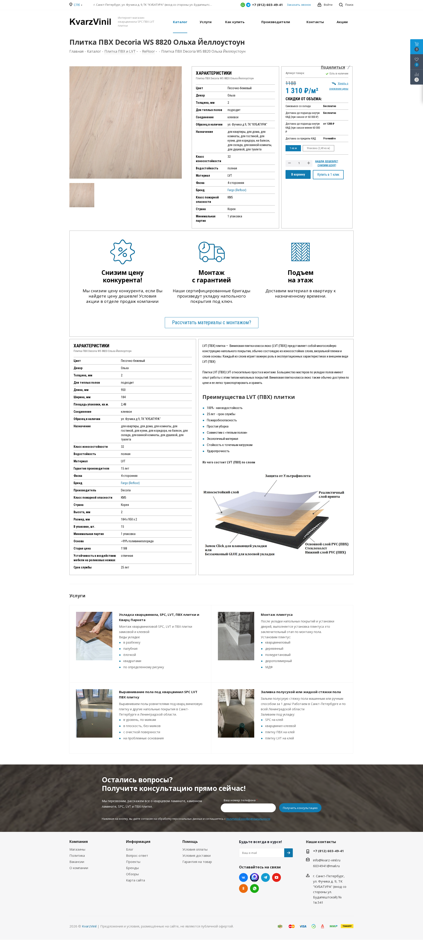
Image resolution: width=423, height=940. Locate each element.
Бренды (132, 868)
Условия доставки (196, 855)
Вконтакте (243, 877)
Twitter (254, 877)
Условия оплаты (195, 849)
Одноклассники (243, 888)
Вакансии (76, 861)
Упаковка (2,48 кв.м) (318, 148)
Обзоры (132, 874)
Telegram (248, 5)
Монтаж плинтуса (277, 614)
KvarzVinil (89, 926)
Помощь (190, 841)
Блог (129, 849)
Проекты (133, 861)
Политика (77, 855)
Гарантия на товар (197, 861)
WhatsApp (243, 5)
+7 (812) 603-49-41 (328, 851)
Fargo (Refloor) (237, 190)
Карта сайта (135, 880)
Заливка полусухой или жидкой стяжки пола (301, 692)
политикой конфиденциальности (248, 819)
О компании (78, 868)
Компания (78, 841)
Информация (138, 841)
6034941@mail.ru (326, 866)
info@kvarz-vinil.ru (326, 860)
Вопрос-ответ (137, 855)
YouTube (276, 877)
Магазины (77, 849)
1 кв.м (293, 148)
